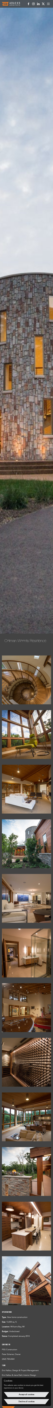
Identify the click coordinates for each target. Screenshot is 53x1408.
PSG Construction (9, 1349)
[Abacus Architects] (11, 3)
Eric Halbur (6, 1370)
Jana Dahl (18, 1375)
